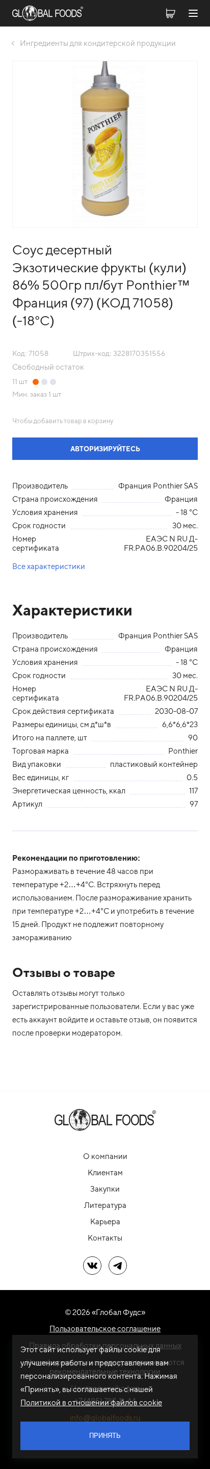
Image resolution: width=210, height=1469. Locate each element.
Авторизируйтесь (105, 449)
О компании (105, 1156)
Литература (105, 1205)
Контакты (105, 1237)
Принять (105, 1435)
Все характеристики (48, 566)
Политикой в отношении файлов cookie (91, 1402)
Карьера (105, 1221)
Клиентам (105, 1172)
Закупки (105, 1188)
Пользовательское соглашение (105, 1328)
